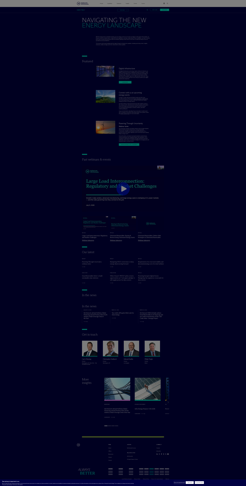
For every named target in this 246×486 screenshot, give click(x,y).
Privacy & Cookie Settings (179, 482)
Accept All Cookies (199, 482)
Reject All (190, 482)
